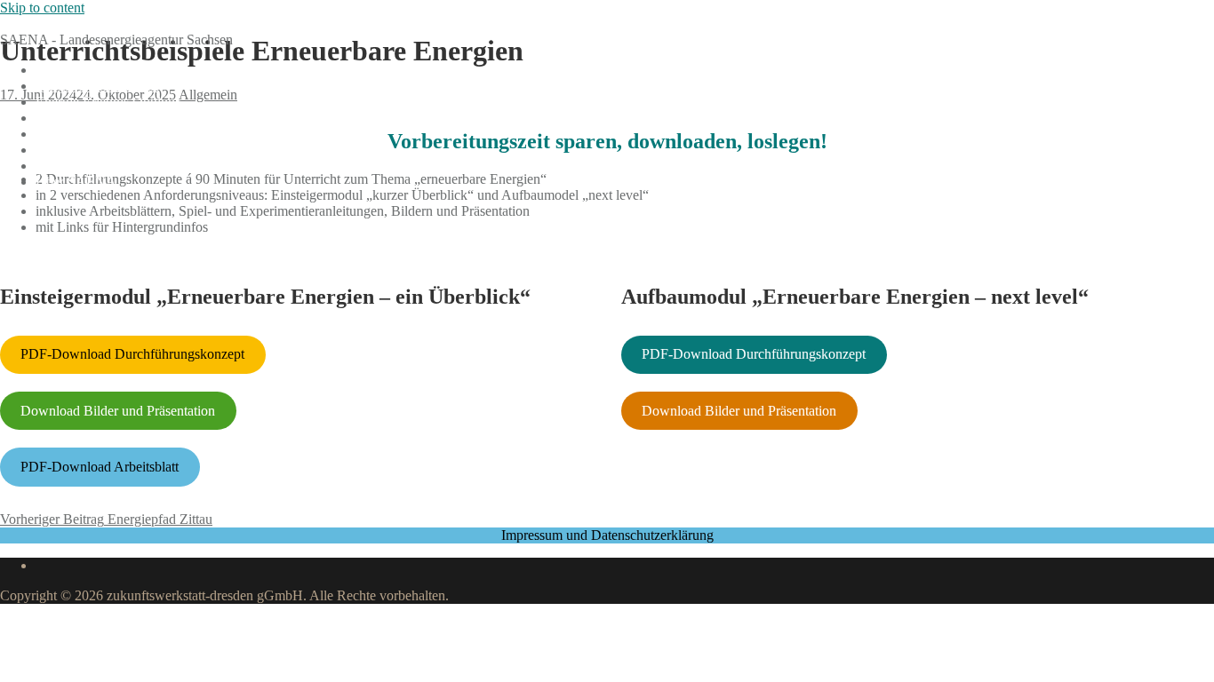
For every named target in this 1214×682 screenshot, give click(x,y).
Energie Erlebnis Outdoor (108, 101)
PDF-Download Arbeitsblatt (99, 466)
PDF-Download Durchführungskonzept (132, 353)
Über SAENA (76, 181)
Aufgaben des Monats (97, 85)
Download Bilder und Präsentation (117, 410)
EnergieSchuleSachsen (64, 23)
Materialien (67, 149)
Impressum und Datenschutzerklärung (607, 535)
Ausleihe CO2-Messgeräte (110, 133)
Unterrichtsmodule (88, 69)
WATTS (59, 117)
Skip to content (42, 7)
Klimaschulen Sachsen (99, 165)
